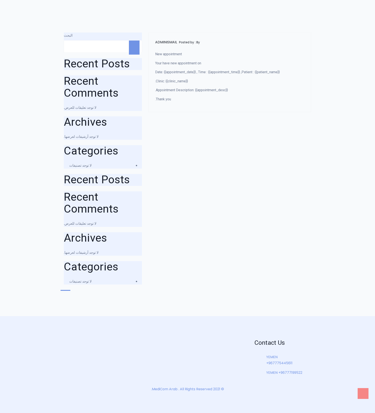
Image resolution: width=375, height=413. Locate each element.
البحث (68, 35)
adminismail (166, 42)
